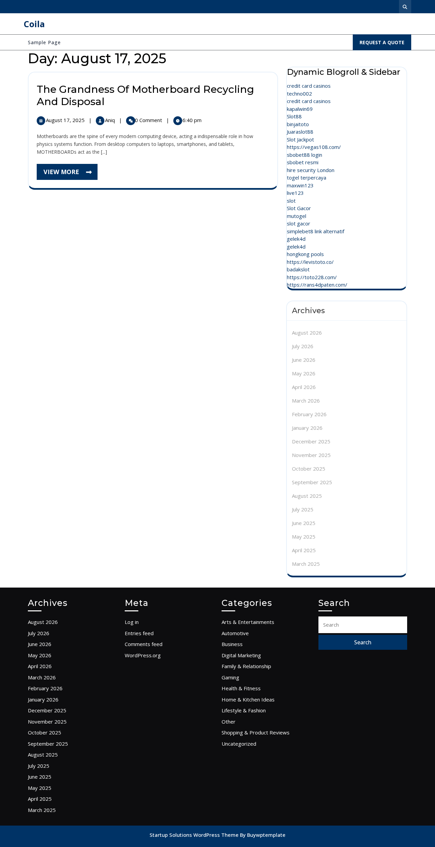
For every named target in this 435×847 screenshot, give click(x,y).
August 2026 (307, 332)
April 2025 (304, 550)
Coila (34, 24)
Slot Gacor (299, 208)
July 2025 (302, 509)
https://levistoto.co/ (310, 261)
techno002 (299, 93)
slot (291, 200)
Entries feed (139, 633)
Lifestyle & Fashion (244, 710)
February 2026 (309, 414)
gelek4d (296, 238)
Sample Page (44, 42)
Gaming (230, 677)
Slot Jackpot (300, 139)
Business (232, 644)
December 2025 (311, 441)
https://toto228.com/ (312, 277)
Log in (132, 622)
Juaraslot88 (300, 131)
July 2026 (302, 346)
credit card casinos (309, 85)
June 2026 (303, 359)
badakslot (298, 269)
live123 (295, 192)
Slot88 (294, 116)
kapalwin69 (300, 108)
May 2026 (303, 373)
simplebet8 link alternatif (315, 231)
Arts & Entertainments (248, 622)
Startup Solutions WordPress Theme (195, 834)
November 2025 (311, 455)
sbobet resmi (302, 162)
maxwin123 (300, 185)
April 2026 (304, 387)
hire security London (310, 170)
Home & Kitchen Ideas (248, 699)
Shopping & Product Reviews (256, 732)
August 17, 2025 (66, 120)
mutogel (296, 216)
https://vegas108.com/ (314, 146)
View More (71, 173)
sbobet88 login (304, 154)
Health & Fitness (241, 688)
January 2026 (307, 427)
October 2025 (308, 468)
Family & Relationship (246, 666)
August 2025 (307, 495)
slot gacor (298, 223)
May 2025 (303, 536)
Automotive (235, 633)
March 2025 (306, 563)
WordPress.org (143, 655)
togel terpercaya (306, 177)
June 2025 (303, 523)
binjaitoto (298, 124)
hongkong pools (305, 254)
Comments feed (143, 644)
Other (229, 721)
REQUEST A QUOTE (385, 44)
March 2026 (306, 400)
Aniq (110, 120)
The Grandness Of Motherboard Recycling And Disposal (145, 95)
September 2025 (312, 482)
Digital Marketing (241, 655)
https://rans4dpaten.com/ (317, 284)
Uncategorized (239, 743)
